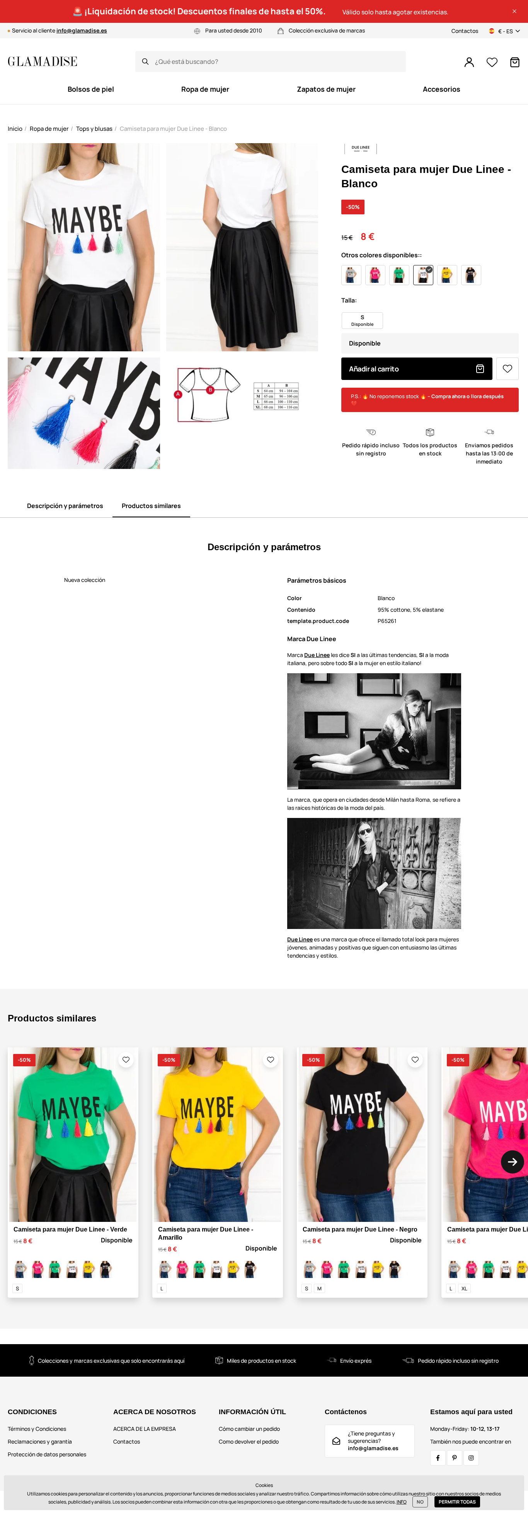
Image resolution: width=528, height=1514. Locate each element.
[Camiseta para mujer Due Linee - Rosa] (37, 1269)
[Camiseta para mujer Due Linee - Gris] (20, 1269)
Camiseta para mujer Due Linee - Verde (70, 1229)
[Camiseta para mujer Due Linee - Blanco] (71, 1269)
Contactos (464, 30)
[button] (514, 11)
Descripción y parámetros (65, 505)
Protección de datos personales (47, 1454)
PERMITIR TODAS (457, 1502)
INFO (402, 1502)
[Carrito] (514, 62)
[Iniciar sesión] (469, 62)
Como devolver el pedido (249, 1441)
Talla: (349, 300)
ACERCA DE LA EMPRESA (144, 1428)
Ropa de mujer (49, 129)
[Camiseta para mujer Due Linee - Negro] (105, 1269)
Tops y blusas (94, 129)
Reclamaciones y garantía (40, 1441)
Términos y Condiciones (37, 1428)
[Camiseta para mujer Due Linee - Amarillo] (88, 1269)
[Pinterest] (454, 1458)
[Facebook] (438, 1458)
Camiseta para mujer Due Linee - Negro (360, 1229)
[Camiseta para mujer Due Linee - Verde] (54, 1269)
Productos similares (151, 505)
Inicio (15, 129)
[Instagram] (471, 1458)
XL (464, 1288)
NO (420, 1502)
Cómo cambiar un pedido (249, 1428)
